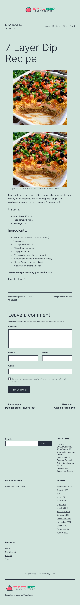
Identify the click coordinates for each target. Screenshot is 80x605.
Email (45, 353)
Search (8, 439)
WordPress (28, 595)
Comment (13, 327)
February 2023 (63, 511)
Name (11, 353)
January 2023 (63, 515)
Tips (65, 26)
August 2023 (62, 490)
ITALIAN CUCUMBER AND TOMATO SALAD (64, 446)
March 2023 (62, 508)
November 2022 (64, 522)
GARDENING (10, 552)
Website (12, 366)
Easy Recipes (13, 24)
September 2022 (64, 529)
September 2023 (64, 487)
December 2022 (64, 518)
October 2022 (63, 526)
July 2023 (61, 494)
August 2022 (62, 533)
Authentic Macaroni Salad (65, 464)
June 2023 (61, 497)
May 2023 (61, 501)
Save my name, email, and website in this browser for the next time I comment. (39, 380)
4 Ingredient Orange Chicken (66, 453)
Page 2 (21, 279)
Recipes (56, 26)
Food (72, 26)
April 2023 (61, 504)
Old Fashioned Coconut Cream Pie (65, 459)
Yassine (14, 299)
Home (47, 26)
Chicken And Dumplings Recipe (65, 470)
